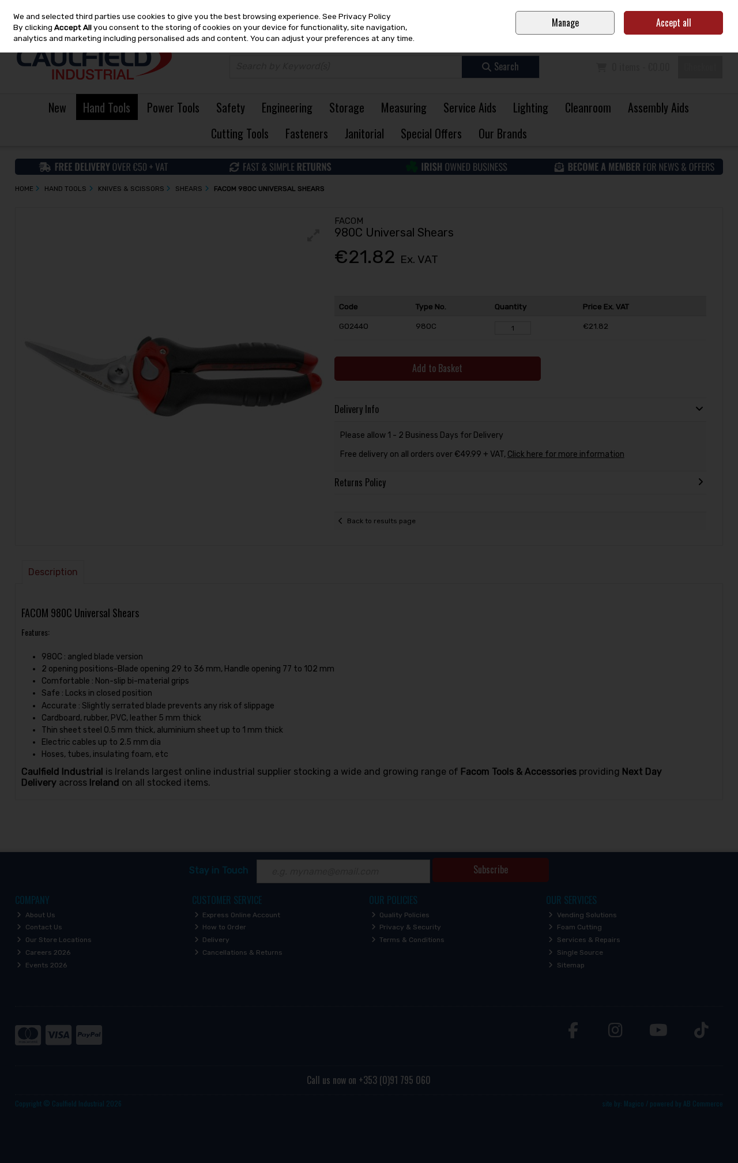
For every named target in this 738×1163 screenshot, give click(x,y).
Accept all (673, 22)
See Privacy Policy (356, 16)
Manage (565, 22)
